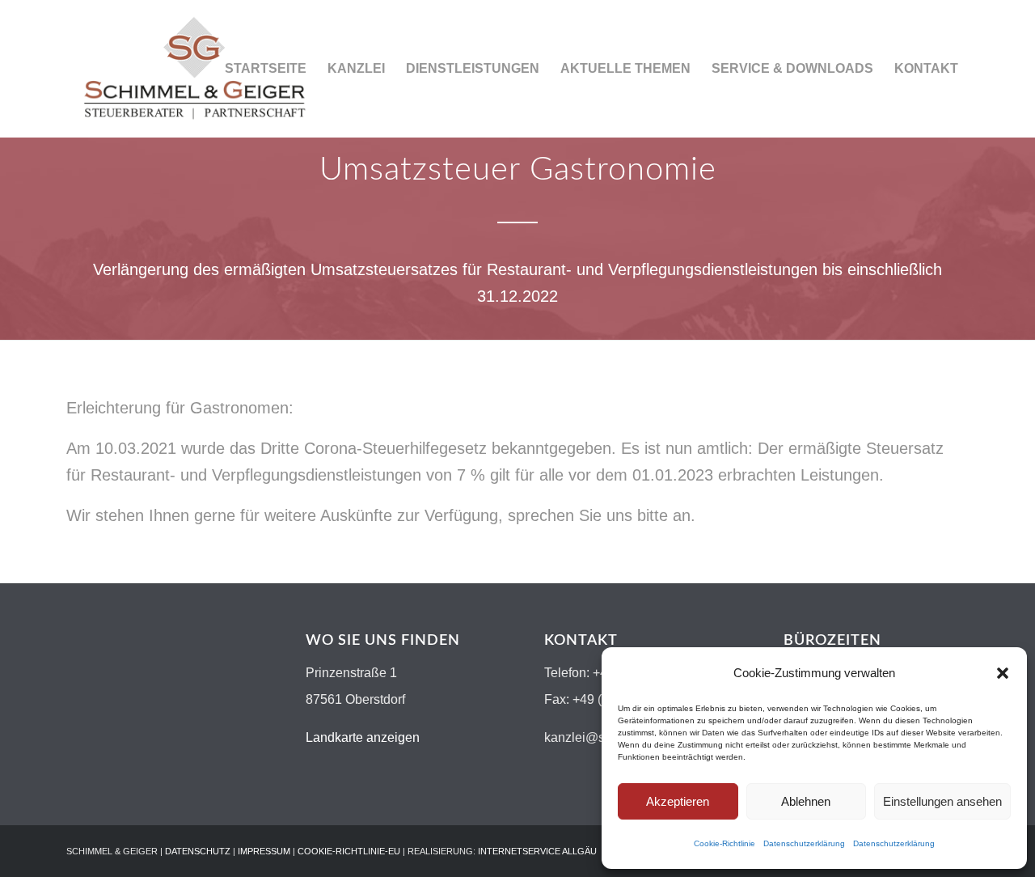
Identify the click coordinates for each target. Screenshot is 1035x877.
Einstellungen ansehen (942, 801)
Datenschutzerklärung (804, 843)
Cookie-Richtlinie (724, 843)
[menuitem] (265, 69)
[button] (1003, 673)
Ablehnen (805, 801)
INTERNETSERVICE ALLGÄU (537, 851)
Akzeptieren (677, 801)
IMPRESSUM (264, 851)
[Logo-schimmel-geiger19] (194, 69)
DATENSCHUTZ (197, 851)
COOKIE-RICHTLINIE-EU (349, 851)
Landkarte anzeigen (363, 737)
